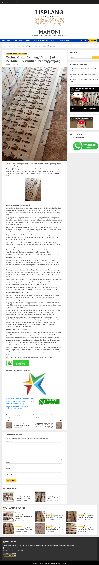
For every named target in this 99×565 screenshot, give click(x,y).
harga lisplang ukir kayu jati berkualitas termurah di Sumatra (42, 415)
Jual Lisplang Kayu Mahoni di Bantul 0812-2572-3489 (23, 497)
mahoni (49, 31)
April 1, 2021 (16, 64)
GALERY (21, 40)
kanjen (9, 64)
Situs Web (9, 474)
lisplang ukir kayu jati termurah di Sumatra (16, 417)
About (9, 40)
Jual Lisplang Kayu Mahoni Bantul (55, 497)
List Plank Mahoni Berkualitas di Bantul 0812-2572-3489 (23, 516)
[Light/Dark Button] (82, 40)
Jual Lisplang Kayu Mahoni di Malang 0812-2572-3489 (86, 528)
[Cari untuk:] (81, 57)
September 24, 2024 (52, 519)
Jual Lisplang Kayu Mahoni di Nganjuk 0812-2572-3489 (23, 528)
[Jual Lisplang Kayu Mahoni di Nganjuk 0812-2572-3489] (8, 528)
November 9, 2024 (20, 520)
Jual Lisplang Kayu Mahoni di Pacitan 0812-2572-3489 (55, 516)
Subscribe (94, 40)
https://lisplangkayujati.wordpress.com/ (19, 398)
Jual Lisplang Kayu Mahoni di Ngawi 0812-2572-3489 (86, 516)
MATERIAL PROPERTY (52, 495)
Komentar (9, 441)
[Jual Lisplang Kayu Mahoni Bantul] (40, 497)
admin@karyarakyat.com (9, 553)
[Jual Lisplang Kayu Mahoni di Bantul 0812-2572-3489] (8, 497)
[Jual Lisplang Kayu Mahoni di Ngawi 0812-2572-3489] (71, 516)
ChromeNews (54, 563)
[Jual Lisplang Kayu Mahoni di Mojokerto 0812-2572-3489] (40, 528)
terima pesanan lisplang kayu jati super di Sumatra (38, 417)
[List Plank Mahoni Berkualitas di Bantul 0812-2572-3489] (8, 516)
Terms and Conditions (40, 40)
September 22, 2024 (21, 500)
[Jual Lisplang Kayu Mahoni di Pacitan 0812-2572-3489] (40, 516)
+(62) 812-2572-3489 (10, 555)
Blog (15, 40)
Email (8, 468)
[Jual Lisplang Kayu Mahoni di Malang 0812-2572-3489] (71, 528)
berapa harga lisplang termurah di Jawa (19, 415)
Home (3, 40)
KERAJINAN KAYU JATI (12, 53)
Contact (28, 40)
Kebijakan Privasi (65, 40)
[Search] (86, 40)
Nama (8, 462)
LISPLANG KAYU (23, 53)
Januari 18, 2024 (52, 500)
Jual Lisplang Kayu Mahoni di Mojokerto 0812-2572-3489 (55, 528)
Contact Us (53, 40)
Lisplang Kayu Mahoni (20, 495)
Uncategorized (49, 513)
